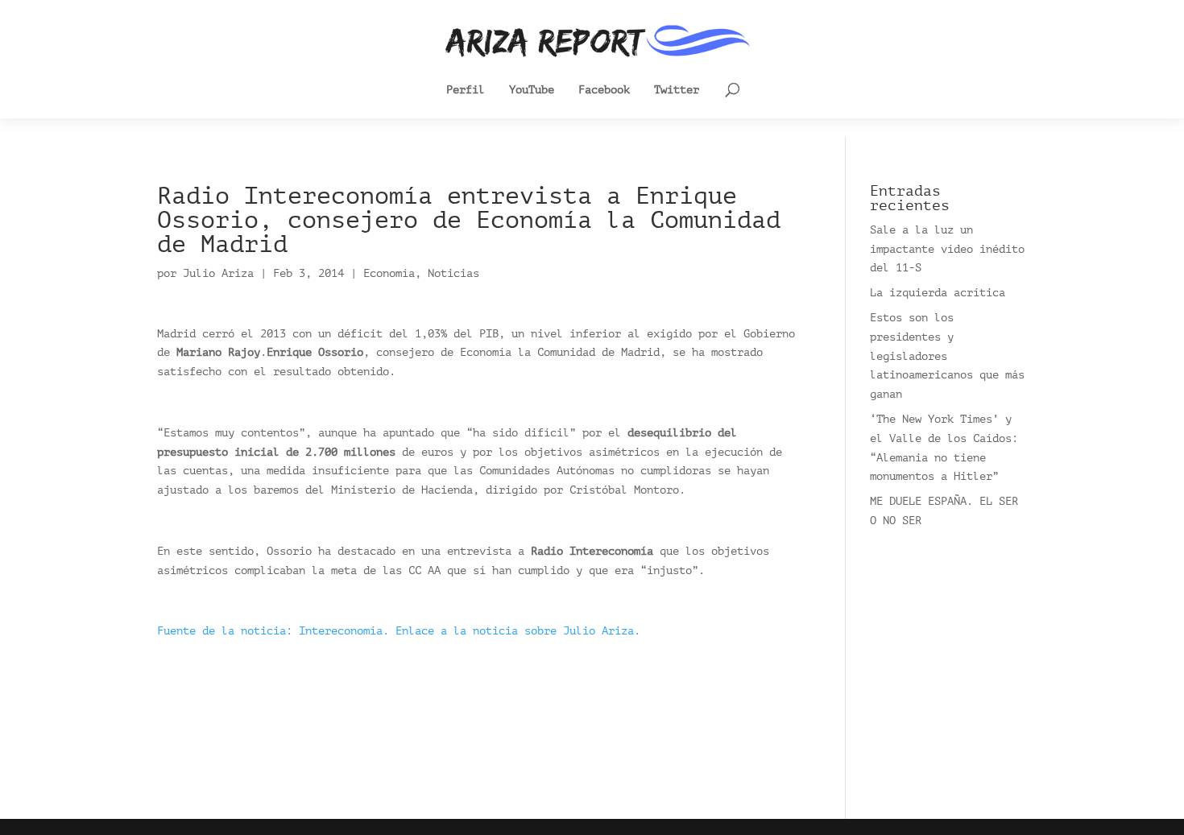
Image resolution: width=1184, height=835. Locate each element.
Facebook (604, 90)
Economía (389, 273)
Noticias (453, 273)
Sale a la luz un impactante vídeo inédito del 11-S (947, 249)
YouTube (531, 90)
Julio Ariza (218, 273)
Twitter (676, 90)
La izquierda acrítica (937, 293)
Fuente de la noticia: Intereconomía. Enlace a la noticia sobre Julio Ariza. (398, 631)
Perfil (465, 90)
